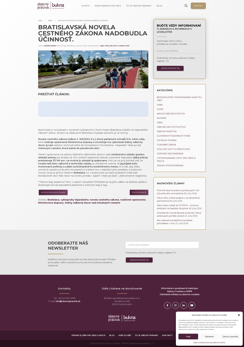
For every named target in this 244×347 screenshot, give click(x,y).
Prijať (188, 336)
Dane (160, 105)
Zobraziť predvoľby (230, 336)
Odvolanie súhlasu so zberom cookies (180, 294)
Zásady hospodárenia (170, 165)
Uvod (40, 20)
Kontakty (167, 335)
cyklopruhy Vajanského (75, 199)
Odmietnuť (209, 336)
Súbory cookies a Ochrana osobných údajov (209, 342)
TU (167, 61)
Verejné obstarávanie (170, 153)
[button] (239, 315)
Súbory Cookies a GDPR (179, 291)
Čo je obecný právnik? (146, 335)
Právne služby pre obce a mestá (88, 335)
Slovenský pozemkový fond (173, 136)
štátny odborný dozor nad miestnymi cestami (92, 202)
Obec (50, 20)
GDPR (160, 109)
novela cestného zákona (104, 199)
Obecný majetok (167, 131)
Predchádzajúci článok (54, 192)
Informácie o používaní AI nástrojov (179, 288)
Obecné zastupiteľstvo (171, 127)
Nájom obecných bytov (171, 113)
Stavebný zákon (166, 145)
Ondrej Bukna (50, 46)
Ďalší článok (138, 192)
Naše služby (125, 335)
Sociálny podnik (167, 140)
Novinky (161, 118)
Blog (112, 335)
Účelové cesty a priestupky (117, 46)
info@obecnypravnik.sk (68, 301)
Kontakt (198, 6)
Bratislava (53, 199)
